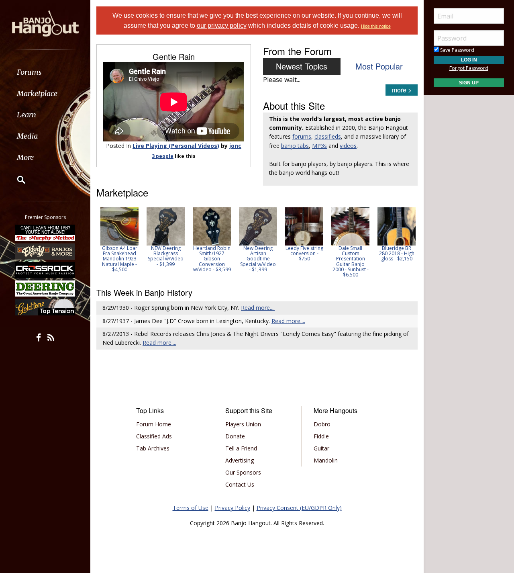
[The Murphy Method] (45, 232)
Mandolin (326, 460)
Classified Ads (154, 436)
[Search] (16, 179)
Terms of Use (190, 508)
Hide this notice (376, 26)
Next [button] (406, 242)
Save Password (456, 50)
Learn (26, 114)
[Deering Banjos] (45, 288)
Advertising (239, 460)
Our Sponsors (243, 472)
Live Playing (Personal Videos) (176, 145)
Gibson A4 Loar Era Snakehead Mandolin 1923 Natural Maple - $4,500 (112, 259)
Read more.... (258, 307)
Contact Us (239, 484)
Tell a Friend (241, 448)
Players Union (243, 424)
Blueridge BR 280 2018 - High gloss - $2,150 (389, 253)
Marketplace (37, 93)
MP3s (319, 145)
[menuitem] (45, 72)
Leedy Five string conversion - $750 (297, 253)
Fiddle (321, 436)
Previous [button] (100, 242)
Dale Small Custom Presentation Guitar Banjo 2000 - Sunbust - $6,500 (343, 261)
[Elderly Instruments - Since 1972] (45, 251)
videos (348, 145)
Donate (235, 436)
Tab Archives (152, 448)
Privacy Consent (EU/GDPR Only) (299, 508)
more (399, 89)
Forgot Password (468, 68)
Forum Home (153, 424)
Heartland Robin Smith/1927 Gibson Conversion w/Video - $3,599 (205, 259)
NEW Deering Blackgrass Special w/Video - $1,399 (158, 256)
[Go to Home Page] (45, 22)
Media (27, 136)
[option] (112, 239)
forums (301, 136)
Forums (29, 72)
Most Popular (379, 66)
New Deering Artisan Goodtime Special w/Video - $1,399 (251, 259)
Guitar (321, 448)
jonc (235, 145)
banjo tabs (295, 145)
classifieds (327, 136)
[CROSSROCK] (45, 270)
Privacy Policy (232, 508)
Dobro (322, 424)
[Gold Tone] (45, 307)
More (25, 157)
